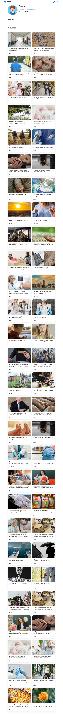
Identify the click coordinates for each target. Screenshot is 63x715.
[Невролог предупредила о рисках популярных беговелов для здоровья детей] (43, 675)
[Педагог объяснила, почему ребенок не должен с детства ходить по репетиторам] (19, 529)
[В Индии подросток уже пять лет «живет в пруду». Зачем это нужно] (19, 116)
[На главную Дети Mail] (8, 2)
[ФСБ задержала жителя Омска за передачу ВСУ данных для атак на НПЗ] (19, 238)
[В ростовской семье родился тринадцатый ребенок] (19, 432)
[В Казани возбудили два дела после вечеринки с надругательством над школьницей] (43, 165)
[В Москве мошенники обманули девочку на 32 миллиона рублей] (19, 359)
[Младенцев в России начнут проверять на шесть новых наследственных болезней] (19, 651)
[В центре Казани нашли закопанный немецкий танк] (43, 262)
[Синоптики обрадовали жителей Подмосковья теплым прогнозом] (19, 602)
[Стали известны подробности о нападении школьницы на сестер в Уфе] (43, 432)
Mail (2, 713)
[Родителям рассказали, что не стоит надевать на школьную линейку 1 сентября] (19, 92)
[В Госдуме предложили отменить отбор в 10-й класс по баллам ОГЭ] (43, 529)
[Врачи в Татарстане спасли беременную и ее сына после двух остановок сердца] (19, 286)
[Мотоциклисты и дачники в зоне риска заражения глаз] (19, 383)
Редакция (25, 713)
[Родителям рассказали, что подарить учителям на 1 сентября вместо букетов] (43, 481)
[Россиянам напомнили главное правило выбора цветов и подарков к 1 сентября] (43, 651)
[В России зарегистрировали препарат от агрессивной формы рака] (19, 675)
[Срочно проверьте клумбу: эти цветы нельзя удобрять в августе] (43, 699)
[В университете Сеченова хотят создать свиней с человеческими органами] (43, 408)
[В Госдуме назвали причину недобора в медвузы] (19, 310)
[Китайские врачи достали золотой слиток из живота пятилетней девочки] (43, 310)
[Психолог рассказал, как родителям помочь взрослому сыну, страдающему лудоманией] (43, 505)
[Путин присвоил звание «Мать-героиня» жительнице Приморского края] (19, 408)
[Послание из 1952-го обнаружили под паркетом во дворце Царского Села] (43, 43)
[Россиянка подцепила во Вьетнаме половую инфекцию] (43, 578)
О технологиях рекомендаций (35, 713)
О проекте (19, 713)
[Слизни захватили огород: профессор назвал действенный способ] (43, 238)
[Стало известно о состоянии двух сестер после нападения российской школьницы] (19, 67)
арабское (32, 9)
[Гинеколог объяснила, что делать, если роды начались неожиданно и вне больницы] (19, 481)
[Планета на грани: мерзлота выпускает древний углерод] (19, 505)
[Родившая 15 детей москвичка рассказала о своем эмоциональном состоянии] (43, 116)
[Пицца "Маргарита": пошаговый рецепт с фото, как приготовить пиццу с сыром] (19, 699)
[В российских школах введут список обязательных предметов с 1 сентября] (43, 602)
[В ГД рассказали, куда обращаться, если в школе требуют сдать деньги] (43, 626)
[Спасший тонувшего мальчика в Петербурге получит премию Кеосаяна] (19, 578)
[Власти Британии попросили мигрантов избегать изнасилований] (43, 286)
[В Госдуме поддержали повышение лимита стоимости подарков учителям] (19, 626)
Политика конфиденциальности (50, 713)
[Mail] (5, 2)
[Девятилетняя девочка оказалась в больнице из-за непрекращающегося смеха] (19, 43)
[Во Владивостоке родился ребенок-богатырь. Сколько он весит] (43, 67)
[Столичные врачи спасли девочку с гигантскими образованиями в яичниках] (43, 140)
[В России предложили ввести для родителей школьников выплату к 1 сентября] (43, 456)
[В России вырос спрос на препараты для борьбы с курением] (43, 213)
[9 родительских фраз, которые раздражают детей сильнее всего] (19, 165)
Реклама (13, 713)
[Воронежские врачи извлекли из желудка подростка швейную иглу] (43, 189)
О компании (7, 713)
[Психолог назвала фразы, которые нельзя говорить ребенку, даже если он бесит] (19, 262)
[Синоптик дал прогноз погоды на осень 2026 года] (43, 92)
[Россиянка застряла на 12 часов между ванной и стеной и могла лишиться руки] (19, 456)
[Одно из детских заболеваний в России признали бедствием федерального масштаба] (43, 335)
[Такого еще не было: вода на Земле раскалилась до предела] (19, 213)
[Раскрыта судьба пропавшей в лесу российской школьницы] (43, 359)
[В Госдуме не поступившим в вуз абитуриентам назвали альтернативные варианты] (19, 553)
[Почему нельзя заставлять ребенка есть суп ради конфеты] (43, 383)
